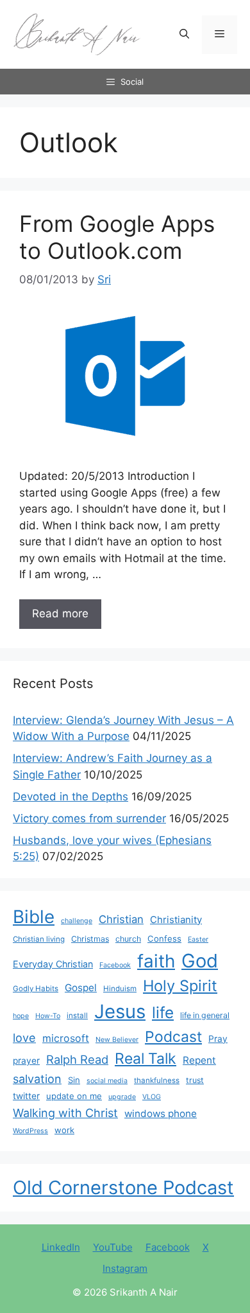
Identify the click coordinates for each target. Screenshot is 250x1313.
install (77, 1015)
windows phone (160, 1113)
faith (156, 961)
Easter (198, 939)
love (24, 1037)
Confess (164, 938)
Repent (199, 1060)
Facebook (115, 965)
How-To (47, 1016)
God (199, 960)
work (64, 1130)
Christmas (90, 939)
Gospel (81, 988)
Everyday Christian (53, 963)
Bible (33, 917)
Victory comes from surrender (89, 818)
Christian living (39, 939)
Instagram (125, 1268)
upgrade (122, 1097)
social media (107, 1081)
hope (21, 1016)
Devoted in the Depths (70, 796)
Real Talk (145, 1059)
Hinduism (120, 988)
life (163, 1012)
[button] (184, 34)
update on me (74, 1096)
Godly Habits (35, 988)
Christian (121, 919)
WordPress (30, 1131)
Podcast (173, 1037)
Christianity (176, 920)
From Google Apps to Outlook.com (117, 237)
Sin (74, 1080)
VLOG (151, 1097)
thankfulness (156, 1080)
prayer (26, 1060)
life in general (204, 1015)
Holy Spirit (180, 985)
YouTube (113, 1247)
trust (195, 1080)
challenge (76, 921)
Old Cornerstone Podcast (123, 1187)
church (128, 939)
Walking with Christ (65, 1113)
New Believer (117, 1039)
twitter (26, 1096)
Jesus (120, 1011)
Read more (60, 613)
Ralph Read (77, 1059)
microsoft (65, 1038)
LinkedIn (61, 1247)
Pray (218, 1039)
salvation (37, 1078)
